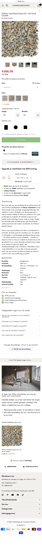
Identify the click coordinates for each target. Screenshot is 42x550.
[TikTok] (23, 495)
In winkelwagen (21, 140)
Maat (21, 83)
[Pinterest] (7, 495)
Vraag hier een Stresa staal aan (13, 147)
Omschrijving (7, 201)
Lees (5, 288)
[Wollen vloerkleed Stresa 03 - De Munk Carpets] (18, 98)
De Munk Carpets (7, 18)
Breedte (24, 111)
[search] (7, 5)
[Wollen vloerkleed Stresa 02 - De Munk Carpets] (12, 98)
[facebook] (18, 495)
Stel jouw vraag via (22, 461)
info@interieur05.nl (31, 467)
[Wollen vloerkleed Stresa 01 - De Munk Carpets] (5, 98)
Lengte (4, 111)
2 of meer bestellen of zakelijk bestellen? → (21, 162)
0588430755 (11, 467)
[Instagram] (3, 495)
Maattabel (37, 83)
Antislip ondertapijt (21, 174)
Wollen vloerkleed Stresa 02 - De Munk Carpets (11, 451)
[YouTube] (13, 495)
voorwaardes (32, 134)
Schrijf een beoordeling (23, 349)
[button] (2, 1)
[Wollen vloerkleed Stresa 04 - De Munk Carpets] (25, 98)
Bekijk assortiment (3, 5)
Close (21, 500)
